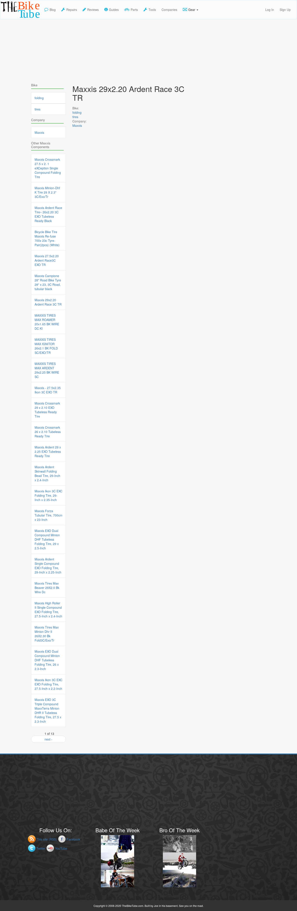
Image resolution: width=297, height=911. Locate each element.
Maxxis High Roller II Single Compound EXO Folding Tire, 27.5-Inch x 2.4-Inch (48, 609)
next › (48, 739)
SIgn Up (285, 9)
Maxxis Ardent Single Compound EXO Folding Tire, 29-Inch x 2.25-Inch (48, 565)
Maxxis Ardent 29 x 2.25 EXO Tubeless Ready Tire (48, 451)
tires (75, 117)
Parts (134, 9)
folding (77, 112)
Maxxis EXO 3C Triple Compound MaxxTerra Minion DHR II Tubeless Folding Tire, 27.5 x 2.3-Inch (48, 710)
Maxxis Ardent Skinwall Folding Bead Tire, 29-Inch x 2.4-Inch (47, 473)
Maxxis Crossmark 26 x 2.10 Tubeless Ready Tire (48, 431)
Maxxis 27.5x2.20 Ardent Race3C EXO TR (47, 260)
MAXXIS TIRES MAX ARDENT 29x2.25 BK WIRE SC (47, 370)
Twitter (40, 848)
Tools (152, 9)
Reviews (93, 9)
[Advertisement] (148, 49)
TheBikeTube (11, 18)
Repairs (71, 9)
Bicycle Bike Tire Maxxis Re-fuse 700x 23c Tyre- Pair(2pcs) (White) (47, 238)
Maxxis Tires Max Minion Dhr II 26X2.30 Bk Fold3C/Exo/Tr (47, 633)
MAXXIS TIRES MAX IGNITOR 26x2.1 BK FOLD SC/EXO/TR (46, 346)
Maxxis (77, 125)
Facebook (73, 839)
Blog (53, 9)
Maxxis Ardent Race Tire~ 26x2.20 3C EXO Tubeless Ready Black (48, 214)
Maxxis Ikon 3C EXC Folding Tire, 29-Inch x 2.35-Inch (48, 495)
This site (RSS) (46, 839)
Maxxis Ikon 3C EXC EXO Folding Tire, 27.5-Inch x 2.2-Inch (48, 684)
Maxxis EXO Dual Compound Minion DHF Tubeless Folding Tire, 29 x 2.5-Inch (47, 539)
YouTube (61, 848)
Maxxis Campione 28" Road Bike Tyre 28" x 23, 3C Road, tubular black (48, 282)
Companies (169, 9)
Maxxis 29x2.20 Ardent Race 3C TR (48, 302)
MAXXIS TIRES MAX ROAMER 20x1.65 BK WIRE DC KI (47, 322)
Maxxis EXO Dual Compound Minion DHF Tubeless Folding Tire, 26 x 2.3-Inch (47, 660)
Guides (114, 9)
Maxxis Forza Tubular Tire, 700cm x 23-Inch (48, 515)
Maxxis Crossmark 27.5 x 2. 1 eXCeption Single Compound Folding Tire (48, 168)
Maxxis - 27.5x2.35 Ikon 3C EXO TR (48, 390)
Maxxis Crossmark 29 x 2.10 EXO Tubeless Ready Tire (47, 409)
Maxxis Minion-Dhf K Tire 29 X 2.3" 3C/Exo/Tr (47, 192)
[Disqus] (131, 256)
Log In (269, 9)
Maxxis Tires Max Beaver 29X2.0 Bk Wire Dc (47, 587)
